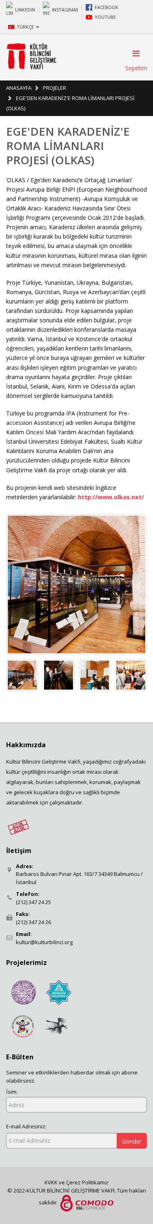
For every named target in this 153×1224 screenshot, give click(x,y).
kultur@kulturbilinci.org (44, 942)
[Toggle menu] (133, 53)
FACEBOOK (106, 7)
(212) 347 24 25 (33, 902)
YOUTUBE (105, 17)
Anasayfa (18, 88)
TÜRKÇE (26, 27)
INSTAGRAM (65, 9)
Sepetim (136, 68)
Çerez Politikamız (87, 1182)
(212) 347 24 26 (33, 922)
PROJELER (54, 88)
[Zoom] (139, 649)
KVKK (51, 1182)
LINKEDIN (25, 9)
